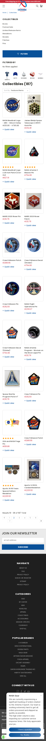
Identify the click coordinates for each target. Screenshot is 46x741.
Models (6, 37)
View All (23, 676)
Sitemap (23, 581)
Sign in (18, 578)
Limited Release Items (12, 30)
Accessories (23, 619)
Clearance (23, 625)
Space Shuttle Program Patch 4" (10, 395)
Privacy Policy (23, 575)
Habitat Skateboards (23, 673)
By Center (23, 602)
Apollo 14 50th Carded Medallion (32, 486)
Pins (4, 43)
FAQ (23, 571)
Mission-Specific (23, 622)
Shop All (23, 629)
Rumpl (23, 666)
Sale (23, 599)
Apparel (23, 612)
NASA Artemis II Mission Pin (31, 171)
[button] (22, 53)
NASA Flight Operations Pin (30, 305)
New (23, 605)
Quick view (9, 129)
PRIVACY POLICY (23, 585)
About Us (23, 568)
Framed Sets (8, 27)
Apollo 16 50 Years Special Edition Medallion (11, 491)
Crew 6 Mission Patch (12, 260)
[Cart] (41, 6)
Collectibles (23, 615)
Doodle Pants (23, 649)
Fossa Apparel (23, 659)
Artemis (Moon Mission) (23, 656)
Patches (6, 40)
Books (5, 24)
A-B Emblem (23, 643)
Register (27, 578)
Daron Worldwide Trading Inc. (23, 669)
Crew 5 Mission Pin (32, 394)
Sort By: (7, 90)
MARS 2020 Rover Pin (12, 216)
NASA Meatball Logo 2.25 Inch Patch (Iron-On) (12, 172)
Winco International (23, 646)
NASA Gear (23, 653)
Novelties (23, 609)
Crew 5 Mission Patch (33, 438)
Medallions (7, 33)
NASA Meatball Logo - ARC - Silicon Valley (12, 121)
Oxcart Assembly (23, 663)
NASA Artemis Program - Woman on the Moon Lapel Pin (33, 350)
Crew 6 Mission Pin (11, 304)
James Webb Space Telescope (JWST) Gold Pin (33, 123)
